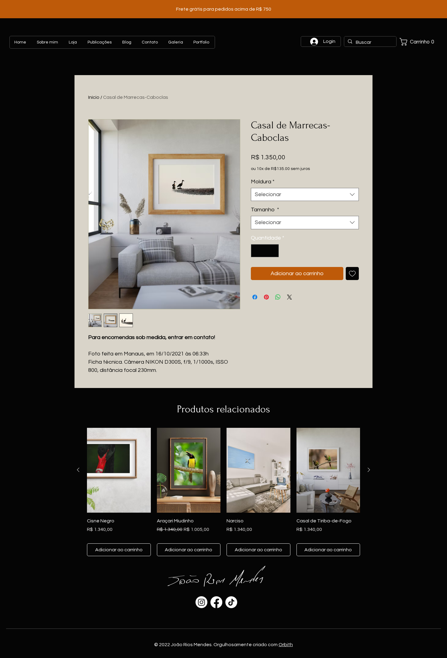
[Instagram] (201, 602)
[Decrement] (256, 250)
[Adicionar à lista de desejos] (352, 273)
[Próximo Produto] (368, 469)
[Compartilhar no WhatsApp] (278, 297)
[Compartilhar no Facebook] (254, 297)
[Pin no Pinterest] (266, 297)
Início (93, 97)
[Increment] (273, 250)
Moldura (263, 182)
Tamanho (265, 210)
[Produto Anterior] (78, 469)
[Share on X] (289, 297)
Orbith (286, 644)
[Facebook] (216, 602)
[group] (223, 492)
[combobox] (305, 194)
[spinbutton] (265, 250)
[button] (419, 42)
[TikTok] (231, 602)
